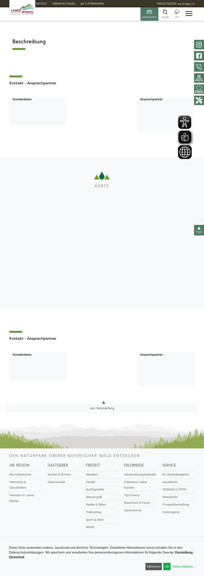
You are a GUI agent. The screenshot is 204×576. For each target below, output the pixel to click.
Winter (90, 527)
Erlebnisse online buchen (135, 485)
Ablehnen (154, 566)
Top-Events (132, 495)
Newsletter (170, 497)
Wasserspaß (94, 497)
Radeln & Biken (96, 504)
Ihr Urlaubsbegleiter (175, 474)
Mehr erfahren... (184, 566)
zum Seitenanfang (102, 408)
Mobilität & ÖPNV (174, 489)
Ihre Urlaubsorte (20, 474)
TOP (199, 232)
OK (167, 566)
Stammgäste (171, 512)
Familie (90, 482)
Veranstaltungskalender (140, 474)
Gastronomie (56, 482)
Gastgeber (58, 465)
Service (169, 465)
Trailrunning (93, 512)
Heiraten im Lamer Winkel (21, 498)
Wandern (92, 474)
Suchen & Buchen (59, 474)
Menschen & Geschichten (17, 485)
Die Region (19, 465)
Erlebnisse (134, 465)
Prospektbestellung (175, 504)
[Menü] (189, 14)
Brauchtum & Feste (137, 503)
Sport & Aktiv (95, 519)
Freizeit (93, 465)
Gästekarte (170, 482)
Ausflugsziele (95, 489)
